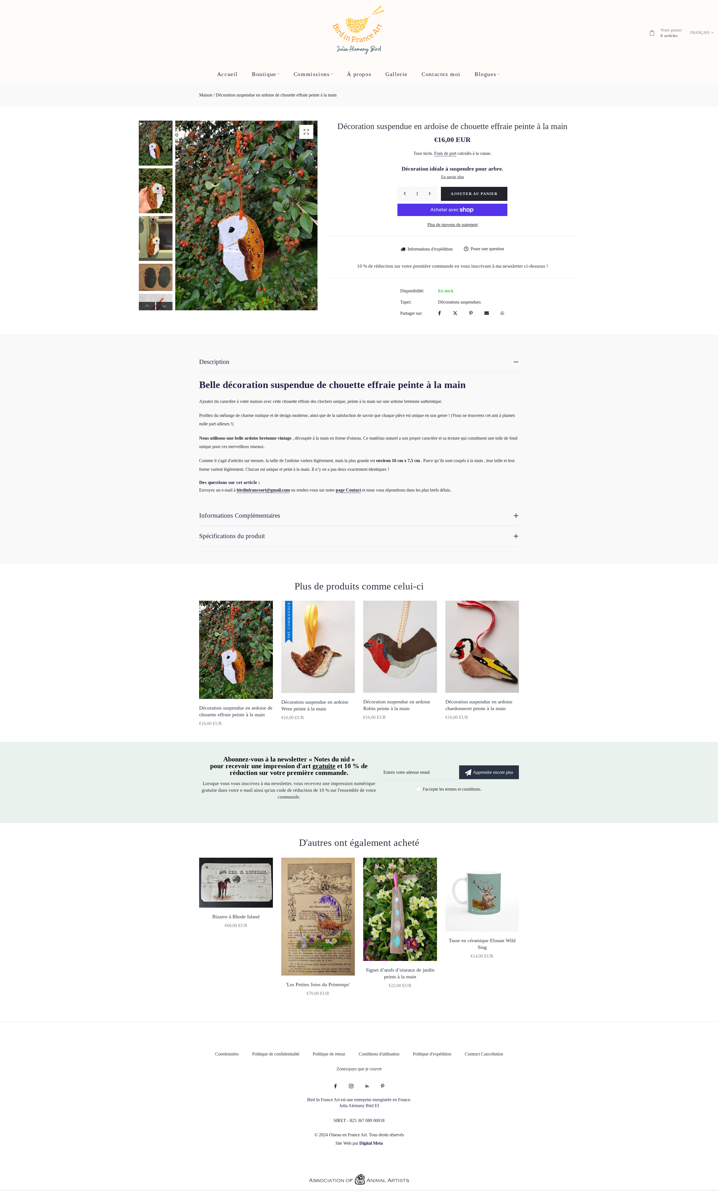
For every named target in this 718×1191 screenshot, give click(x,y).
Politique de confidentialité (275, 1054)
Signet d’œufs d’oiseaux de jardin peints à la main (400, 973)
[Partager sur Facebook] (439, 313)
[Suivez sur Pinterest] (382, 1086)
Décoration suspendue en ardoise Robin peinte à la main (396, 705)
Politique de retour (329, 1054)
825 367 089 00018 (367, 1120)
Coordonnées (227, 1054)
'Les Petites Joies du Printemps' (318, 984)
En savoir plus (452, 177)
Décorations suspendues (459, 302)
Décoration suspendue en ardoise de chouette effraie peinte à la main (235, 711)
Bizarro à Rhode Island (235, 916)
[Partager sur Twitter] (455, 313)
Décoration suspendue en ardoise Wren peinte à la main (314, 705)
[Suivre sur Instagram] (351, 1086)
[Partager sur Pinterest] (471, 313)
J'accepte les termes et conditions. (451, 789)
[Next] (305, 215)
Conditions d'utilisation (379, 1054)
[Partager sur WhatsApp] (502, 313)
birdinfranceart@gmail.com (263, 490)
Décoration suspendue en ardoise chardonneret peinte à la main (478, 705)
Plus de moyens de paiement (452, 224)
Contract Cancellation (484, 1054)
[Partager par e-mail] (486, 313)
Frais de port (445, 153)
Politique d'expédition (432, 1054)
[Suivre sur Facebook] (335, 1086)
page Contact (348, 490)
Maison (205, 95)
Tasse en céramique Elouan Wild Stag (482, 944)
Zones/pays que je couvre (359, 1068)
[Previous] (187, 215)
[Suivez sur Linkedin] (367, 1086)
